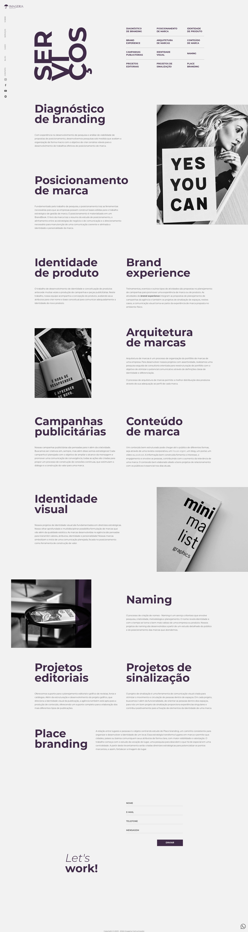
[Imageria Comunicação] (13, 6)
